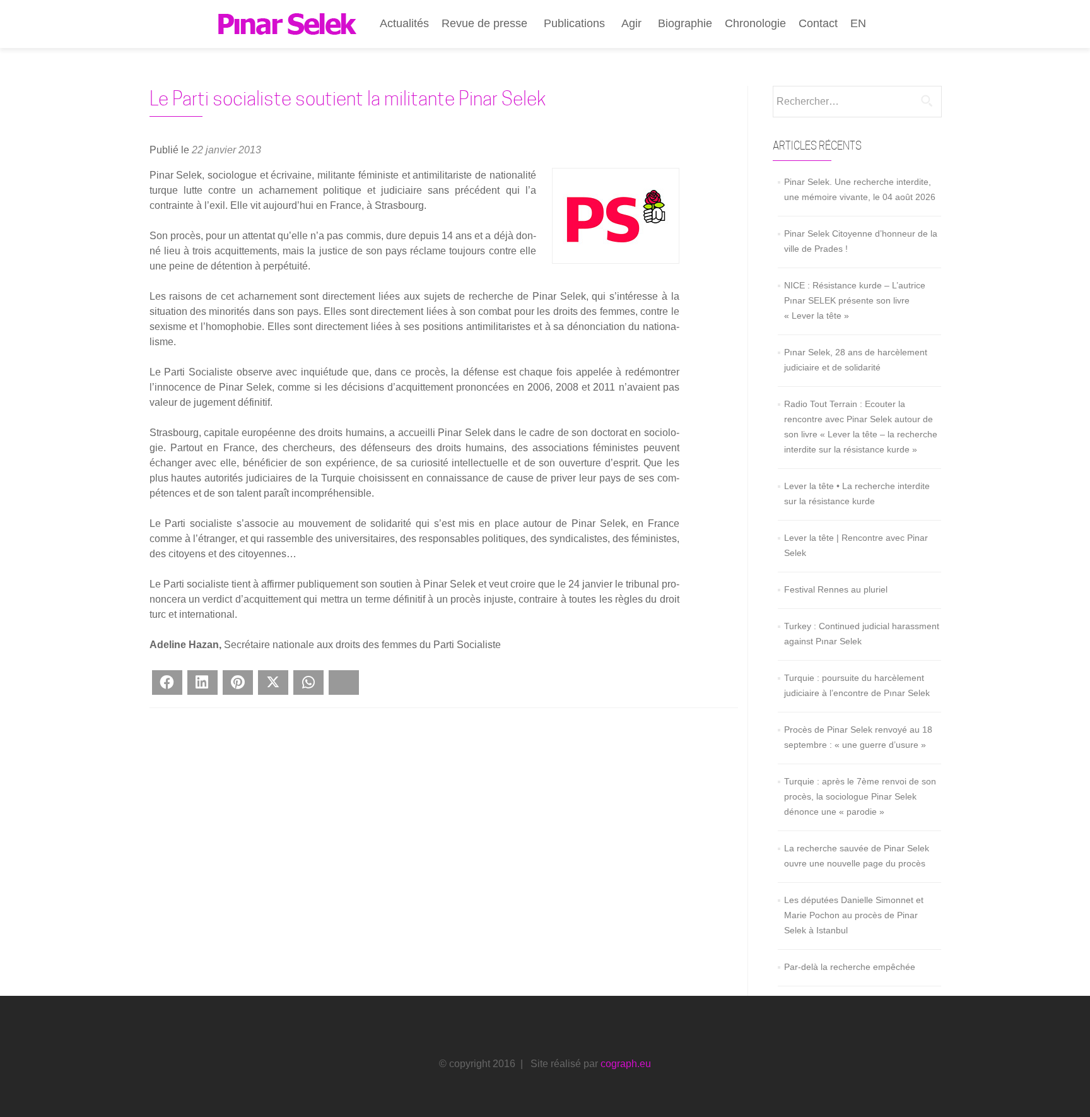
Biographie (685, 23)
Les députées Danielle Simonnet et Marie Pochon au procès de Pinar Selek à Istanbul (853, 915)
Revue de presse (484, 23)
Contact (818, 23)
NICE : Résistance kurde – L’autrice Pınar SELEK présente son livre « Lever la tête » (854, 300)
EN (858, 23)
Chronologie (755, 23)
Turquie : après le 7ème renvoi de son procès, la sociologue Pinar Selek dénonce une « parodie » (860, 796)
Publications (574, 23)
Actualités (404, 23)
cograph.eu (626, 1063)
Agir (631, 23)
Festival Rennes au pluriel (836, 589)
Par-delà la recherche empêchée (849, 967)
